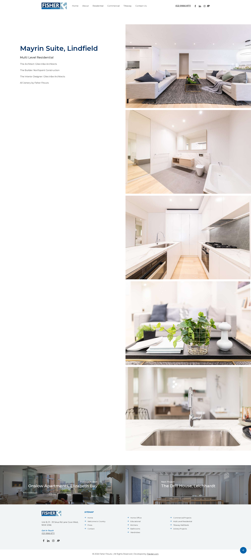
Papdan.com (153, 554)
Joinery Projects (180, 529)
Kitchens (134, 525)
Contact (91, 529)
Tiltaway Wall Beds (181, 525)
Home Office (136, 518)
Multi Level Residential (182, 521)
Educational (135, 521)
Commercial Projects (182, 518)
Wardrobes (135, 532)
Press (90, 525)
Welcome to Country (96, 521)
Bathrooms (135, 529)
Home (90, 518)
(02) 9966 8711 (183, 6)
